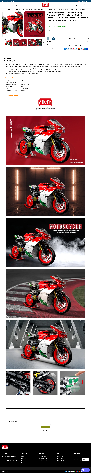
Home (3, 9)
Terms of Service (43, 460)
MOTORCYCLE (10, 9)
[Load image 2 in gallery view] (16, 42)
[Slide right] (43, 42)
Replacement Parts (43, 458)
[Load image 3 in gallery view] (23, 42)
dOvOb (7, 471)
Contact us (5, 453)
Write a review (45, 427)
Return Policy (60, 458)
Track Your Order (43, 456)
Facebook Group (25, 462)
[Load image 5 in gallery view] (38, 42)
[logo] (5, 447)
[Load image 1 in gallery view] (8, 42)
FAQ (22, 460)
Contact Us (23, 458)
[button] (8, 5)
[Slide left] (3, 42)
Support (41, 453)
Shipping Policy (60, 460)
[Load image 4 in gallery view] (31, 42)
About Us (24, 453)
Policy (59, 453)
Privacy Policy (60, 456)
